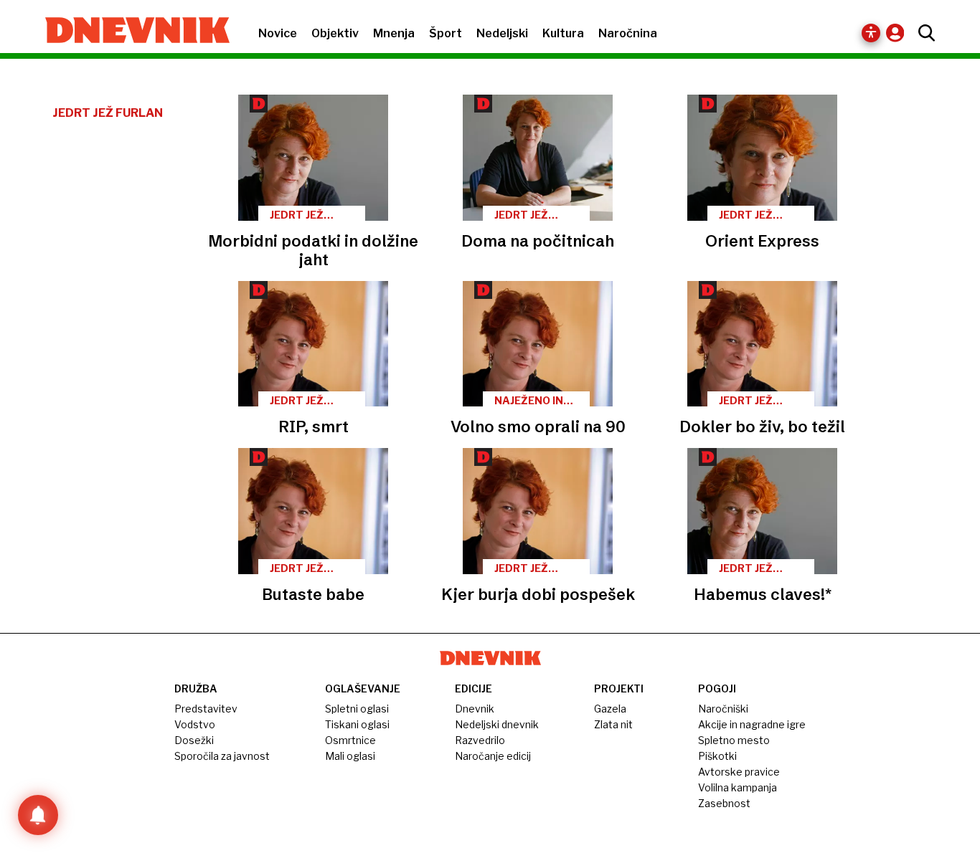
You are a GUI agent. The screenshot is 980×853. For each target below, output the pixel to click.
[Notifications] (38, 815)
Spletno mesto (734, 740)
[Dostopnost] (871, 33)
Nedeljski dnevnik (497, 724)
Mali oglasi (350, 756)
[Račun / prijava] (898, 33)
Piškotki (717, 756)
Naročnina (627, 33)
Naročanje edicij (493, 756)
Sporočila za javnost (222, 756)
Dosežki (194, 740)
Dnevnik (474, 708)
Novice (277, 33)
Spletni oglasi (357, 708)
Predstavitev (205, 708)
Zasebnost (724, 803)
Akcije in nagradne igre (752, 724)
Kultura (563, 33)
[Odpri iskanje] (923, 33)
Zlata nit (613, 724)
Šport (445, 33)
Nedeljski (502, 33)
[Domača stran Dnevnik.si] (130, 31)
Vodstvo (194, 724)
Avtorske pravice (739, 772)
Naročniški (723, 708)
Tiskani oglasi (357, 724)
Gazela (610, 708)
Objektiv (335, 33)
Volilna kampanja (737, 787)
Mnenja (394, 33)
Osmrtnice (350, 740)
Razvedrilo (480, 740)
